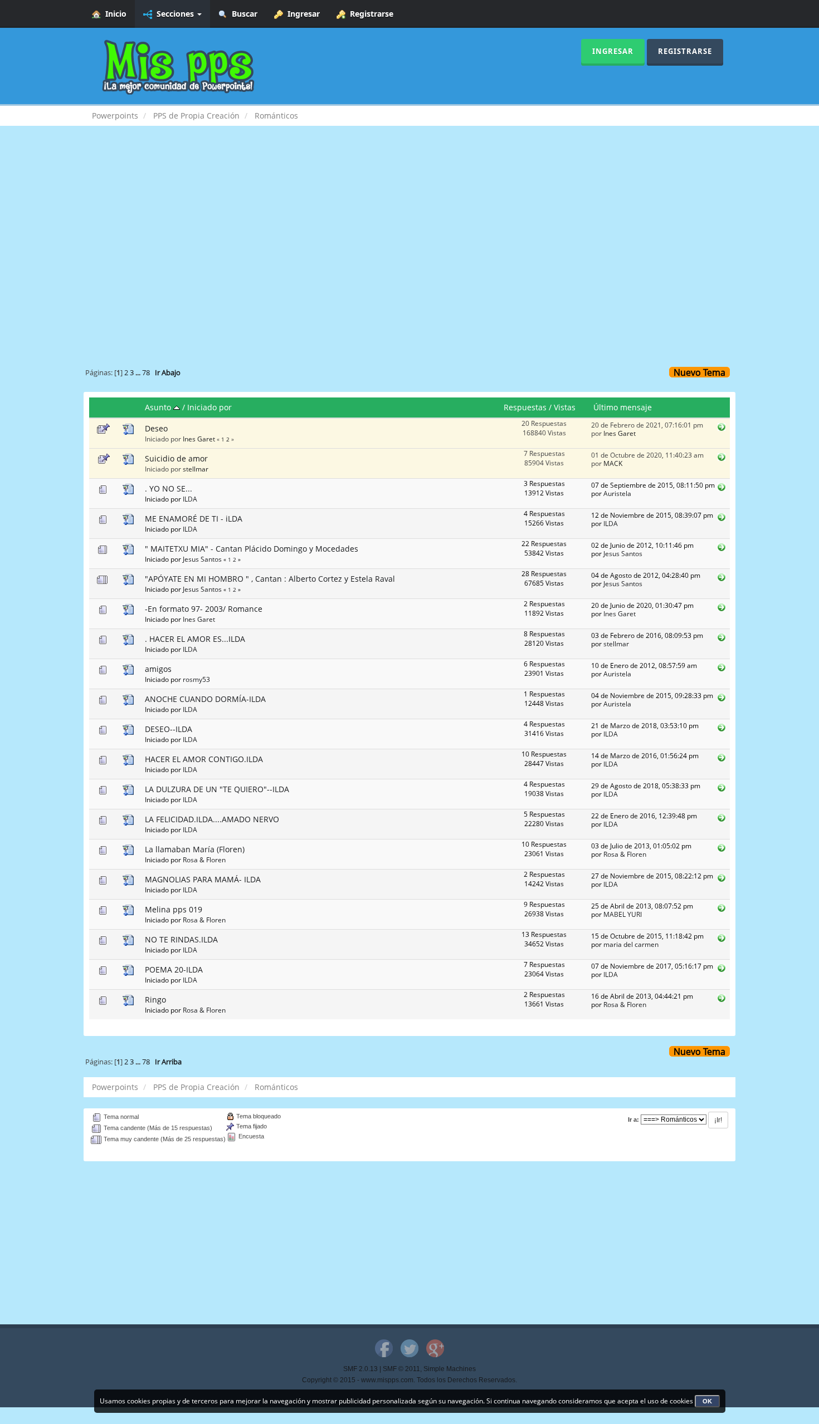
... (138, 372)
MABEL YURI (622, 914)
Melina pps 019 (173, 909)
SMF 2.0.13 (360, 1369)
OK (707, 1401)
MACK (612, 463)
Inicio (113, 13)
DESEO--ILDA (168, 729)
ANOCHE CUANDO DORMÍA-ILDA (205, 699)
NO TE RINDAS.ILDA (181, 939)
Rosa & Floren (204, 859)
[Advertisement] (409, 226)
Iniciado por (209, 407)
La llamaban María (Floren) (195, 849)
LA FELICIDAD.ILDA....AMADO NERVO (212, 819)
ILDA (190, 498)
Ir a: (633, 1119)
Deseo (156, 428)
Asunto (159, 407)
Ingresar (301, 13)
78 (146, 372)
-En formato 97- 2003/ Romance (203, 608)
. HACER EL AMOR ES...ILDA (195, 639)
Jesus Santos (202, 558)
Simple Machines (449, 1369)
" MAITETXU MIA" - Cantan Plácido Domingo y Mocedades (251, 548)
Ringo (155, 999)
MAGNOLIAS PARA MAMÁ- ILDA (203, 879)
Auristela (617, 493)
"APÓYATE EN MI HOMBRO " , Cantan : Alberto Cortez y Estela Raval (270, 578)
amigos (158, 669)
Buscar (242, 13)
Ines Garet (199, 438)
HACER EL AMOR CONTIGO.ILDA (204, 759)
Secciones (174, 13)
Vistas (565, 407)
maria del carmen (631, 944)
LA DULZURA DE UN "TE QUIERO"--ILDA (217, 789)
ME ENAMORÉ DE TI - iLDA (193, 518)
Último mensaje (622, 407)
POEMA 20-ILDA (174, 969)
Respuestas (525, 407)
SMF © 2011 (401, 1369)
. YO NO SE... (168, 488)
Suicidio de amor (176, 458)
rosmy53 (196, 679)
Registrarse (369, 13)
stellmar (195, 468)
